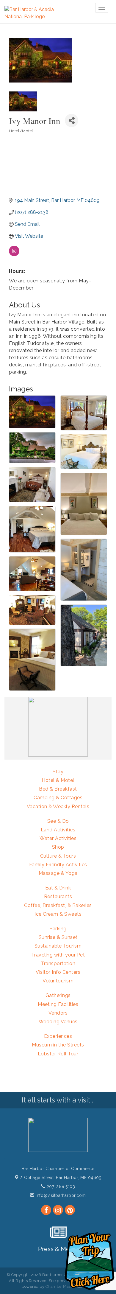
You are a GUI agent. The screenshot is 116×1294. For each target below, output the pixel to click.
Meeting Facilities (58, 1004)
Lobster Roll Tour (58, 1054)
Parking (58, 928)
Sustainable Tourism (58, 946)
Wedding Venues (58, 1021)
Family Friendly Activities (58, 864)
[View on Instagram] (14, 254)
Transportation (58, 963)
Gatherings (58, 995)
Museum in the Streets (58, 1045)
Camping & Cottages (58, 797)
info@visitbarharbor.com (60, 1195)
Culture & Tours (58, 856)
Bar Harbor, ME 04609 (60, 1177)
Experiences (58, 1036)
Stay (58, 771)
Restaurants (58, 896)
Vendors (58, 1013)
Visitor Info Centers (58, 972)
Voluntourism (58, 981)
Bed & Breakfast (58, 789)
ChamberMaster (61, 1286)
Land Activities (58, 830)
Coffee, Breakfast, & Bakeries (58, 905)
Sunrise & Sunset (58, 937)
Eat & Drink (58, 888)
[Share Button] (71, 120)
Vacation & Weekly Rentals (58, 806)
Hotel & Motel (58, 780)
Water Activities (58, 838)
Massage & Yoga (58, 873)
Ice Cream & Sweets (58, 914)
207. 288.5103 (60, 1186)
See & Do (58, 821)
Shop (58, 847)
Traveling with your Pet (58, 955)
